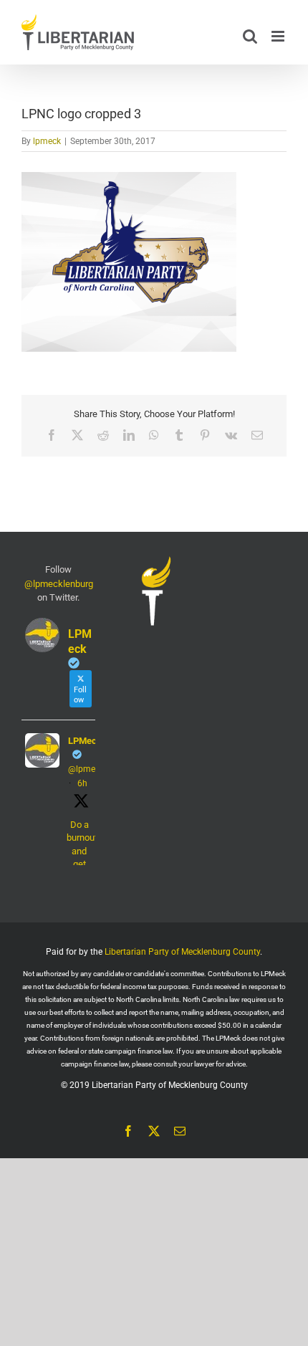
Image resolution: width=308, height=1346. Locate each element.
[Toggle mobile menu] (279, 36)
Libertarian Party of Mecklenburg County (182, 952)
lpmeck (47, 141)
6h (82, 783)
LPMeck (85, 740)
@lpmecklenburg (58, 583)
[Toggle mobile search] (250, 36)
